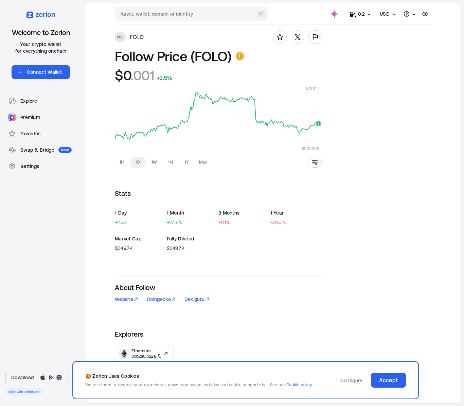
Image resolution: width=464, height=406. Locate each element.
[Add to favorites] (280, 37)
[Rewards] (334, 14)
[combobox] (192, 14)
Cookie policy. (299, 385)
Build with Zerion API (24, 392)
